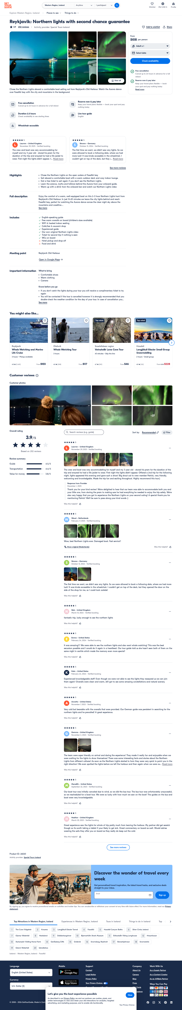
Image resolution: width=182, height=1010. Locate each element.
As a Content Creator (158, 974)
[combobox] (150, 432)
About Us (136, 970)
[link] (29, 342)
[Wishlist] (152, 4)
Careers (136, 974)
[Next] (172, 343)
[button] (19, 27)
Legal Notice (91, 974)
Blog (134, 979)
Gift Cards (137, 987)
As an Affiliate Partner (159, 979)
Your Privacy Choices (94, 983)
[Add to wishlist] (45, 320)
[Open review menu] (170, 448)
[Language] (163, 4)
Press (135, 983)
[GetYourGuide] (8, 5)
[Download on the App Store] (69, 982)
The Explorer (138, 991)
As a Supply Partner (158, 970)
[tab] (33, 921)
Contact (89, 970)
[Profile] (173, 4)
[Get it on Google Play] (69, 972)
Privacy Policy (91, 979)
